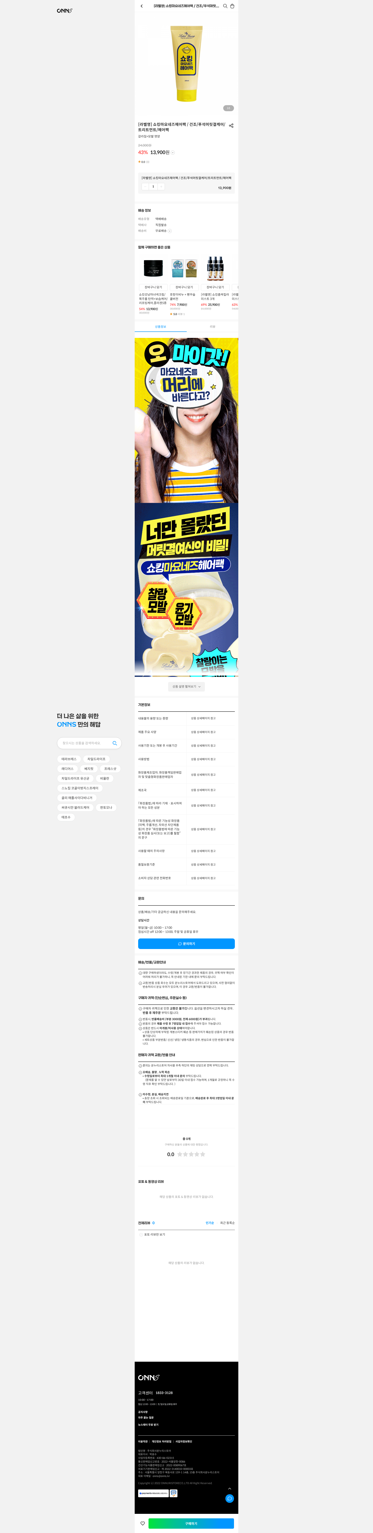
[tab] (161, 327)
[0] (233, 6)
